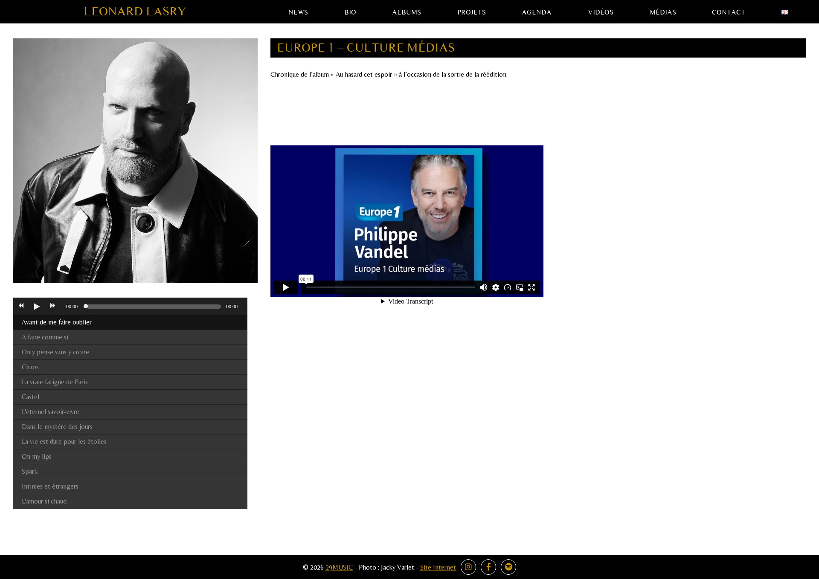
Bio (350, 12)
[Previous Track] (21, 306)
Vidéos (600, 12)
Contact (728, 12)
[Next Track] (53, 306)
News (298, 12)
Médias (663, 12)
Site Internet (438, 567)
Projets (471, 12)
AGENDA (537, 12)
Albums (406, 12)
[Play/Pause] (36, 306)
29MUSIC (339, 567)
